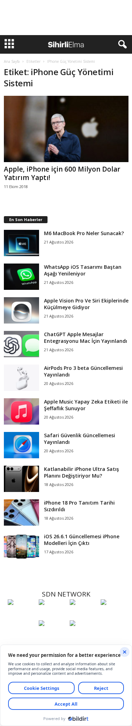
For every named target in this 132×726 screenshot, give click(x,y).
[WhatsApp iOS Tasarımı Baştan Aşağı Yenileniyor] (21, 277)
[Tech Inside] (114, 615)
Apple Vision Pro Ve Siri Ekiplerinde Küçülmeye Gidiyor (86, 304)
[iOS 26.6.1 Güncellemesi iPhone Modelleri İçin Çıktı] (21, 546)
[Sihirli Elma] (52, 615)
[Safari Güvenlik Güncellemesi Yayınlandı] (21, 445)
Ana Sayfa (12, 61)
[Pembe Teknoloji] (52, 636)
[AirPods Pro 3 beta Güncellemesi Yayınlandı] (21, 378)
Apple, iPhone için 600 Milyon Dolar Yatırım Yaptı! (62, 173)
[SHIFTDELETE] (21, 615)
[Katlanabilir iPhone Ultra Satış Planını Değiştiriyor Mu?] (21, 479)
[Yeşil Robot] (83, 615)
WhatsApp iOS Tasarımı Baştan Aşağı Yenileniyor (82, 270)
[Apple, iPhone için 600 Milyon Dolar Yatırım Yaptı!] (66, 129)
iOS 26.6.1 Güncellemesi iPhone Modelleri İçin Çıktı (81, 539)
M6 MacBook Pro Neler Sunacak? (84, 233)
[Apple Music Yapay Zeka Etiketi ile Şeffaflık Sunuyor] (21, 411)
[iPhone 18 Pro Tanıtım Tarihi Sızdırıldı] (21, 512)
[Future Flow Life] (83, 636)
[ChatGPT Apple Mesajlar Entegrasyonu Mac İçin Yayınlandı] (21, 344)
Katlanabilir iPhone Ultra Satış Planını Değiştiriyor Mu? (81, 472)
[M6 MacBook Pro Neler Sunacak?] (21, 243)
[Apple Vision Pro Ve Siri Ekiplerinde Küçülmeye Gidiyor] (21, 310)
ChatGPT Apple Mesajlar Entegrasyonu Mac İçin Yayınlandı (85, 337)
